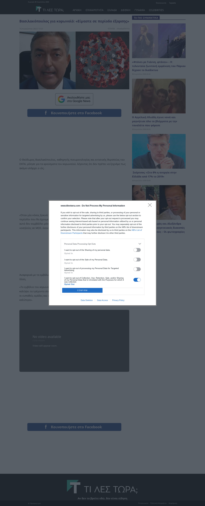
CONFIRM (82, 290)
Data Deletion (87, 300)
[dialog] (102, 253)
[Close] (150, 206)
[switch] (137, 250)
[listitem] (102, 243)
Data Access (102, 300)
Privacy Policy (118, 300)
